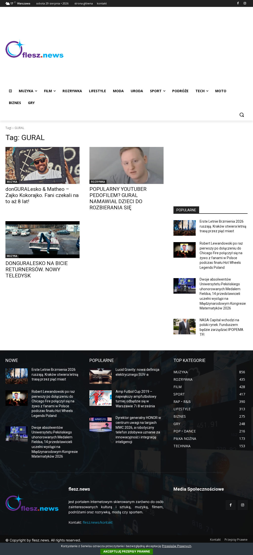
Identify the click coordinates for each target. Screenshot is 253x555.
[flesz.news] (34, 48)
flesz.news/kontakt (98, 522)
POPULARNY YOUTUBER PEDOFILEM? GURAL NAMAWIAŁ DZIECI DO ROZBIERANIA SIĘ (118, 198)
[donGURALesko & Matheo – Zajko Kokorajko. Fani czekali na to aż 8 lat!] (42, 165)
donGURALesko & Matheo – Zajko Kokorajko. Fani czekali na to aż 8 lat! (42, 195)
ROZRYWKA (98, 181)
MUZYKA (12, 181)
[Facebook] (238, 3)
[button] (242, 115)
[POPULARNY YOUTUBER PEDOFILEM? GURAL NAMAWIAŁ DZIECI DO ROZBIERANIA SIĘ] (126, 165)
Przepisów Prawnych (176, 546)
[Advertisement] (155, 48)
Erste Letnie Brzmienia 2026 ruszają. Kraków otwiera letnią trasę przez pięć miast (223, 226)
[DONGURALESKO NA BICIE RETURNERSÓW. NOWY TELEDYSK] (42, 239)
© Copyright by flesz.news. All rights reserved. (43, 540)
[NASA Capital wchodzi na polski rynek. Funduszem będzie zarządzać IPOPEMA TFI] (184, 326)
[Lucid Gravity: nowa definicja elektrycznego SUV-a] (100, 376)
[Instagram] (245, 3)
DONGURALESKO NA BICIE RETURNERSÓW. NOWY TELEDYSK (36, 269)
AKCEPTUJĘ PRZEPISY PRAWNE (126, 551)
